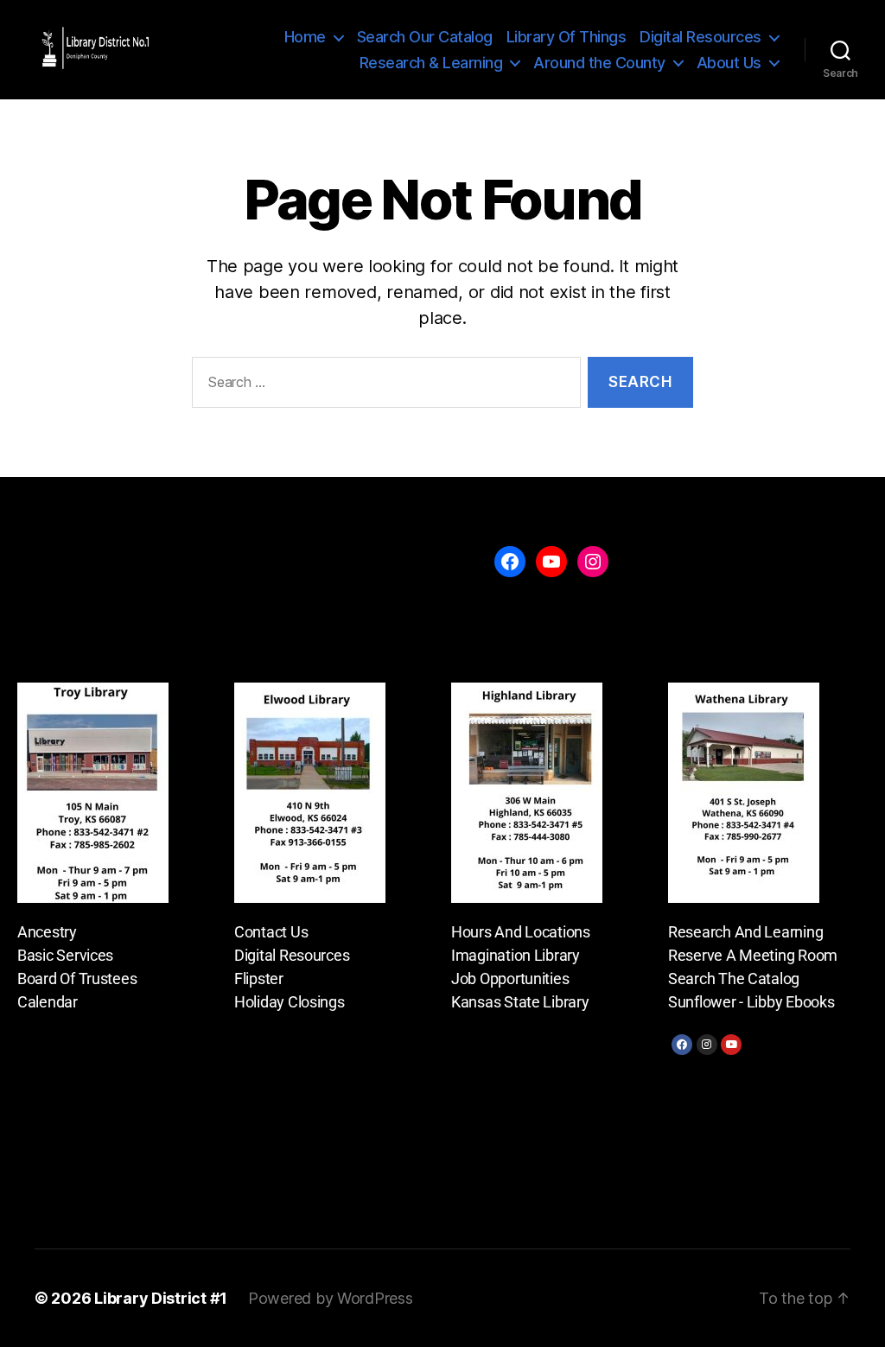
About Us (729, 63)
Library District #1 (160, 1298)
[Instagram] (707, 1044)
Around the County (599, 63)
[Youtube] (731, 1044)
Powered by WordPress (330, 1298)
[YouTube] (551, 561)
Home (305, 37)
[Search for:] (383, 386)
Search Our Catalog (425, 37)
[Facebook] (682, 1044)
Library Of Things (566, 37)
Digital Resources (700, 37)
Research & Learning (431, 63)
